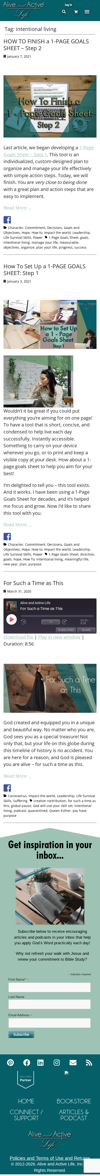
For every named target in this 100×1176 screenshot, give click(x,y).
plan (23, 564)
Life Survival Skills (17, 237)
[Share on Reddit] (24, 220)
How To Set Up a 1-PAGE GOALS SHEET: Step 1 (44, 269)
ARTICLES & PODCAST (74, 1115)
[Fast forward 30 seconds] (71, 621)
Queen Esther (60, 810)
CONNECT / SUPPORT (26, 1115)
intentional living (16, 242)
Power (38, 237)
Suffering (20, 801)
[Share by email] (50, 220)
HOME (26, 1101)
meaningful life (76, 559)
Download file (18, 637)
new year (10, 564)
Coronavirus (17, 796)
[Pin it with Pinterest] (33, 220)
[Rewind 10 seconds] (30, 621)
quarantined (37, 810)
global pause (21, 805)
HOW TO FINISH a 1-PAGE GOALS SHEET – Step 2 (46, 44)
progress (66, 247)
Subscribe (66, 630)
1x (50, 622)
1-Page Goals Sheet (63, 237)
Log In (68, 5)
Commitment (35, 227)
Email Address (20, 1015)
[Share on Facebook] (7, 220)
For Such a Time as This (33, 583)
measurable (69, 242)
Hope (26, 232)
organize (27, 247)
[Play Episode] (15, 619)
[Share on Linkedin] (41, 220)
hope (17, 559)
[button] (64, 11)
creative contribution (49, 801)
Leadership (81, 232)
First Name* (18, 979)
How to (37, 232)
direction (87, 554)
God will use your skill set (53, 805)
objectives (11, 247)
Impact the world (57, 232)
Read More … (17, 208)
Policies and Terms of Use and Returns (50, 1158)
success (80, 247)
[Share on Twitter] (16, 220)
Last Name (16, 997)
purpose (34, 564)
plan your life (46, 247)
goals (84, 237)
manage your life (45, 242)
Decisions (54, 227)
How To (29, 559)
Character (15, 227)
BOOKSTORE (74, 1101)
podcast (20, 810)
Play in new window (59, 637)
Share (86, 630)
